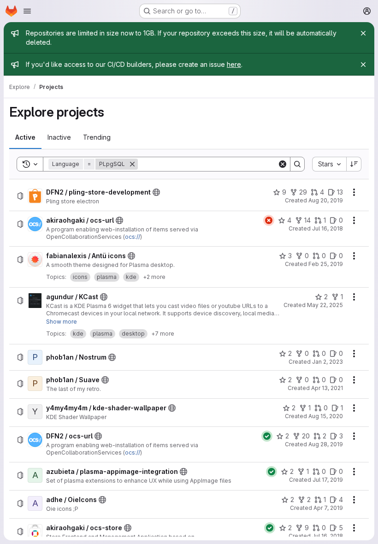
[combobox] (329, 164)
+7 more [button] (162, 333)
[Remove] (132, 164)
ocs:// (132, 236)
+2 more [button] (154, 276)
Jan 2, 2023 (327, 361)
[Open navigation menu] (27, 11)
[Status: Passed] (266, 436)
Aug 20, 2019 (325, 200)
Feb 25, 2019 (325, 263)
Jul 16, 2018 (327, 228)
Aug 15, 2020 (325, 416)
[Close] (363, 33)
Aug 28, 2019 (325, 444)
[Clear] (282, 164)
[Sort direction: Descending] (354, 164)
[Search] (297, 164)
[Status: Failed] (268, 220)
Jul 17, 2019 (328, 479)
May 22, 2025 (325, 305)
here (234, 64)
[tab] (25, 137)
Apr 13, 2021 (327, 387)
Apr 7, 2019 (328, 507)
